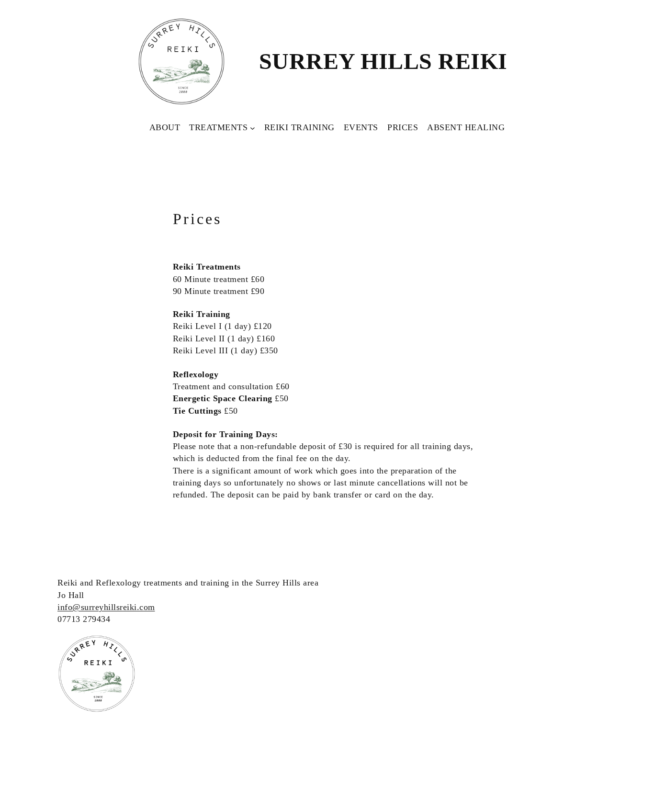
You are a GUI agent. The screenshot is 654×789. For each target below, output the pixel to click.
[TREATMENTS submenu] (252, 127)
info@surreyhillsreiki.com (106, 607)
